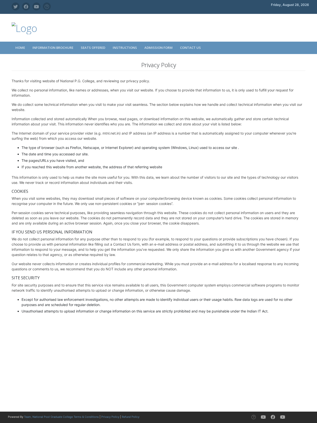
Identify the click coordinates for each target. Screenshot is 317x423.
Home (20, 47)
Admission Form (158, 47)
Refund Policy (130, 417)
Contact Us (190, 47)
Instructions (125, 47)
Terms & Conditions (86, 417)
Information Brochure (52, 47)
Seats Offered (93, 47)
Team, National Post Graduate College (49, 417)
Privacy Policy (110, 417)
